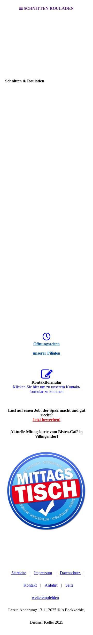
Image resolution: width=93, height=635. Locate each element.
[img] (46, 42)
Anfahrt (51, 585)
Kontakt (30, 585)
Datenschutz (70, 573)
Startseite (18, 573)
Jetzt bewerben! (46, 419)
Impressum (43, 573)
